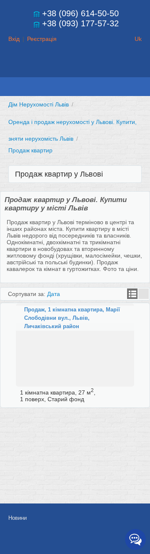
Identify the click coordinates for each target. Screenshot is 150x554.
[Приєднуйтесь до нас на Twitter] (97, 540)
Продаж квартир (30, 150)
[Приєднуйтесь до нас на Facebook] (78, 540)
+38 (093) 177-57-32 (80, 23)
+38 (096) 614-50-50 (80, 13)
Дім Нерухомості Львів (38, 104)
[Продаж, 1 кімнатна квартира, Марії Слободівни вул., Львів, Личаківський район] (75, 345)
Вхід (14, 38)
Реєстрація (42, 38)
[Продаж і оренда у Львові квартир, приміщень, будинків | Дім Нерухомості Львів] (75, 69)
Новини (17, 518)
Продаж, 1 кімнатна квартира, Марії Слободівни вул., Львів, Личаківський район (72, 317)
